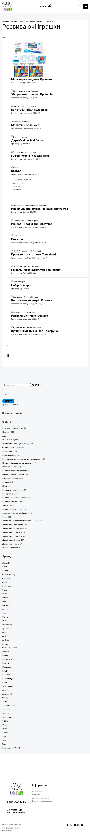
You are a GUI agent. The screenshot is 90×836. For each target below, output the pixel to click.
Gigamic (5, 609)
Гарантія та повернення (42, 801)
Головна (5, 21)
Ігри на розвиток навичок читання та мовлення (21, 459)
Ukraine (5, 729)
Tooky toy (6, 713)
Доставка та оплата (40, 798)
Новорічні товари (9, 548)
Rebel (4, 682)
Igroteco (5, 629)
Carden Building (8, 575)
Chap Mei (6, 578)
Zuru (4, 744)
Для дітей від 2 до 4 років (13, 528)
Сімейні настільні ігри (11, 448)
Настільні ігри (8, 440)
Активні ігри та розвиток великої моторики (20, 521)
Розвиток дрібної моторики (14, 471)
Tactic (4, 702)
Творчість (6, 505)
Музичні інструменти (11, 478)
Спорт (5, 517)
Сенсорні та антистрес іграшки (15, 513)
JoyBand (5, 640)
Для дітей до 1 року (10, 544)
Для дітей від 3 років (11, 532)
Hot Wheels (7, 625)
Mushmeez (6, 667)
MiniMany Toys (8, 659)
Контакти (36, 795)
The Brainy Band (8, 706)
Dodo (4, 594)
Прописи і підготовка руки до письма (17, 463)
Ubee (4, 725)
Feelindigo (6, 602)
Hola (4, 621)
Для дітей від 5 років (11, 536)
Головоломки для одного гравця (16, 444)
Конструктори (8, 494)
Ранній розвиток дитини (12, 509)
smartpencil (7, 694)
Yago (4, 736)
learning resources (9, 648)
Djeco (4, 590)
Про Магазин (37, 792)
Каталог (14, 21)
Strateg (5, 698)
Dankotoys (6, 586)
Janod (4, 632)
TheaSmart (6, 709)
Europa (5, 598)
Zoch (4, 740)
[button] (80, 6)
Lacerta (5, 644)
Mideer (5, 655)
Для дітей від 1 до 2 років (13, 525)
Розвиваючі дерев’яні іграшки (14, 498)
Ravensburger (8, 679)
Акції (4, 436)
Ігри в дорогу (7, 451)
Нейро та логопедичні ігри (13, 474)
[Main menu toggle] (85, 6)
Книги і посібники (9, 455)
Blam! (4, 567)
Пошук (35, 385)
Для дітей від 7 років (11, 540)
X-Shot (5, 733)
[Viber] (78, 825)
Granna (5, 617)
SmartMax (6, 690)
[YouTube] (82, 825)
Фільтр (8, 401)
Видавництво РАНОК (11, 748)
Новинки (5, 432)
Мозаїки (5, 482)
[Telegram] (75, 825)
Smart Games (7, 686)
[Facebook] (67, 825)
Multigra (5, 663)
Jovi (4, 636)
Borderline (6, 571)
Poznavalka (6, 675)
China (4, 582)
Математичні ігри (9, 467)
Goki (4, 613)
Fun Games (6, 605)
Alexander (6, 563)
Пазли (4, 486)
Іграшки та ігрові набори (12, 490)
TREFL (5, 721)
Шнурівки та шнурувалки (12, 428)
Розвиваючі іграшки (10, 501)
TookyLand (6, 717)
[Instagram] (71, 825)
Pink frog (5, 671)
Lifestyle (5, 652)
